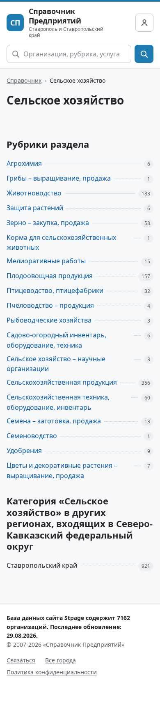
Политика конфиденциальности (52, 672)
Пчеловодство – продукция (50, 305)
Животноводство (34, 192)
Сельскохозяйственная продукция (62, 382)
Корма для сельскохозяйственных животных (61, 242)
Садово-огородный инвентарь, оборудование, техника (56, 340)
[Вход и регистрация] (144, 23)
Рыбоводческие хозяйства (49, 320)
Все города (60, 660)
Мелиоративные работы (46, 260)
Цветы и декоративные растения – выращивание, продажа (62, 470)
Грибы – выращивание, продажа (59, 178)
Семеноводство (32, 435)
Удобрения (24, 450)
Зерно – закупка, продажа (48, 222)
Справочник (24, 80)
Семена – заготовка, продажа (54, 420)
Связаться (21, 660)
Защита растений (35, 207)
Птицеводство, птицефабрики (55, 290)
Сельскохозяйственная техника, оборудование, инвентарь (58, 402)
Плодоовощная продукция (50, 275)
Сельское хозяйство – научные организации (56, 364)
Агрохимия (24, 163)
